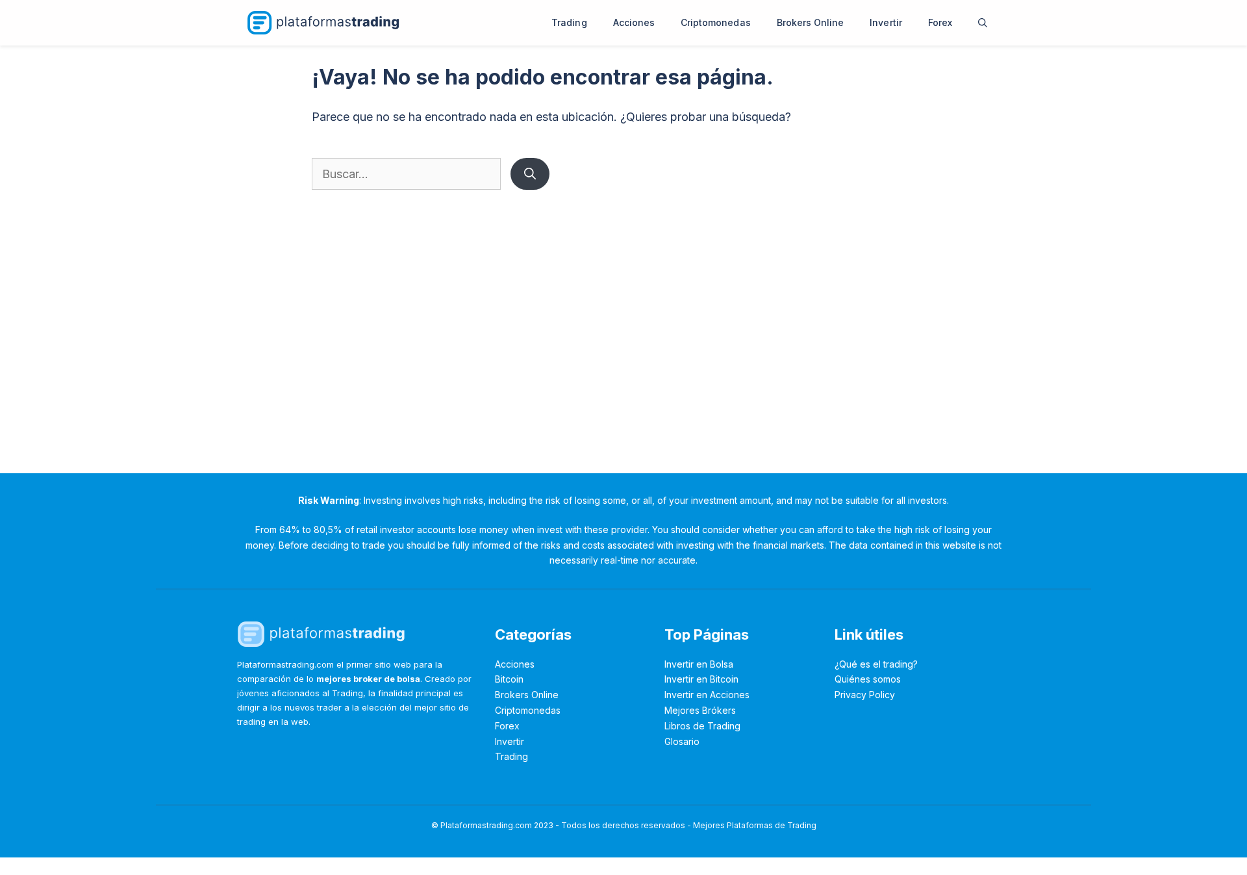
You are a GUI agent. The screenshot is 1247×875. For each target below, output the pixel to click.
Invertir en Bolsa (698, 664)
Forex (940, 22)
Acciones (634, 22)
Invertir (885, 22)
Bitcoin (509, 679)
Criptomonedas (716, 22)
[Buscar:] (408, 174)
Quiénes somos (868, 679)
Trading (568, 22)
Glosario (681, 741)
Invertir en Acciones (706, 694)
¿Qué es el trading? (876, 664)
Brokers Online (810, 22)
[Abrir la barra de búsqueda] (982, 22)
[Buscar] (529, 174)
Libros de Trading (702, 725)
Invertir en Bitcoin (701, 679)
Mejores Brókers (700, 710)
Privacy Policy (865, 694)
